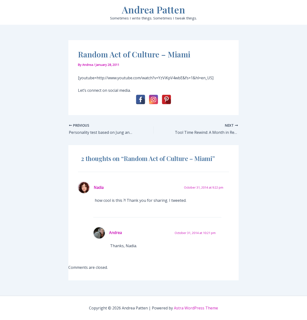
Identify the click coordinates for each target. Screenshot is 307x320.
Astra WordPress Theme (196, 308)
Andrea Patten (153, 9)
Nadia (99, 187)
